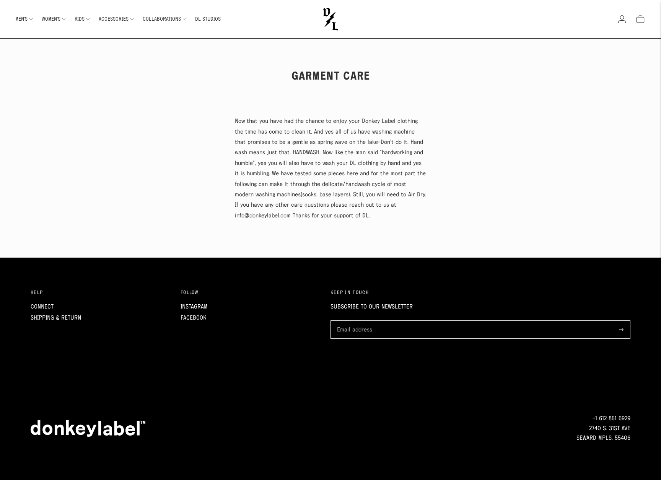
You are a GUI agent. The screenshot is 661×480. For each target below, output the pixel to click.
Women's (51, 19)
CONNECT (42, 307)
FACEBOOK (193, 318)
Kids (80, 19)
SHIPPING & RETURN (56, 318)
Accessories (114, 19)
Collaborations (162, 19)
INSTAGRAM (194, 307)
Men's (21, 19)
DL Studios (208, 19)
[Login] (622, 19)
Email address (353, 321)
